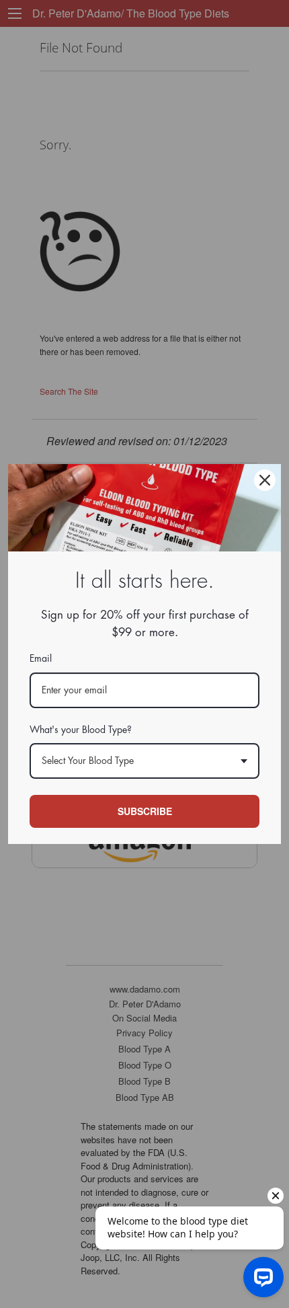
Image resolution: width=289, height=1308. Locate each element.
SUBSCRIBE (145, 811)
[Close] (265, 480)
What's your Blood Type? (81, 729)
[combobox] (144, 761)
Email (41, 658)
